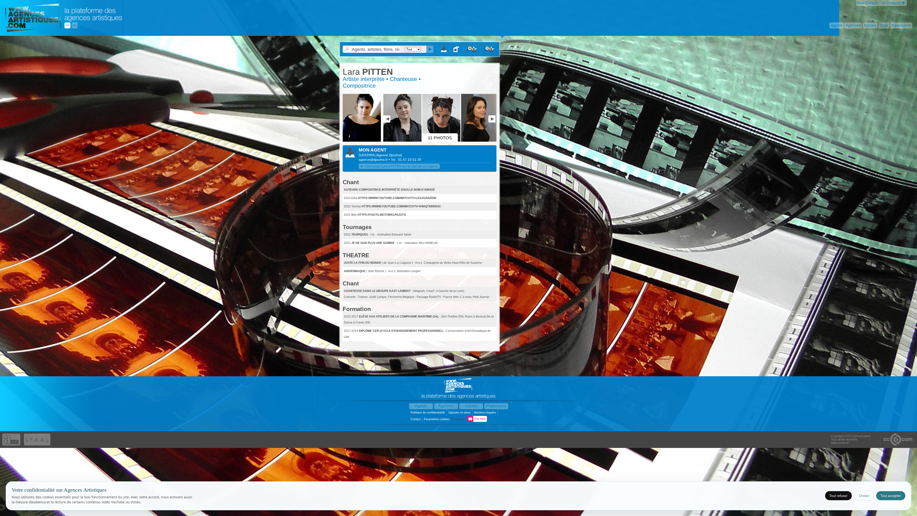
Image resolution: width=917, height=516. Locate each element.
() (388, 155)
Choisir (864, 496)
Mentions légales (485, 412)
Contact (416, 419)
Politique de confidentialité (428, 412)
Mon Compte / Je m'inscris (879, 3)
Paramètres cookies (437, 419)
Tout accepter (890, 496)
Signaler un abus (459, 412)
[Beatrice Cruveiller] (402, 140)
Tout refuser (838, 496)
